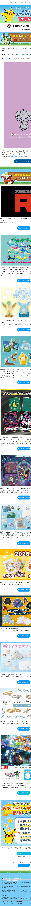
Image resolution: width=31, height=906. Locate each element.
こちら (28, 2)
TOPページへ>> (24, 865)
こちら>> (27, 856)
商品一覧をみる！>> (24, 228)
